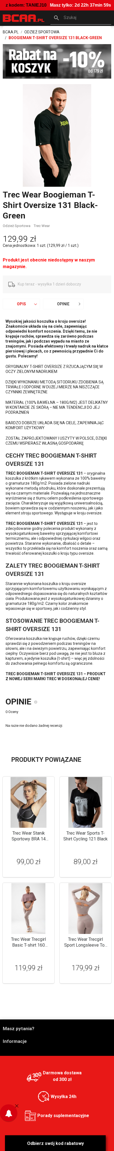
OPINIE (63, 304)
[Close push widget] (16, 1106)
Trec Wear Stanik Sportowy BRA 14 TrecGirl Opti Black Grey (28, 838)
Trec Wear (42, 226)
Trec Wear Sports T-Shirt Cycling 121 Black (85, 836)
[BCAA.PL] (24, 18)
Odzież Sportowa (16, 226)
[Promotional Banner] (57, 61)
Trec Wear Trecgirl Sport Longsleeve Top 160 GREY (85, 945)
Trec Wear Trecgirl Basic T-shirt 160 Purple (28, 945)
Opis (21, 304)
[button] (80, 18)
